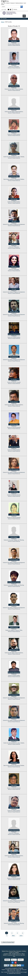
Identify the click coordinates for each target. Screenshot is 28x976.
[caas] (10, 12)
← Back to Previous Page (8, 942)
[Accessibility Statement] (4, 1)
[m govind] (14, 620)
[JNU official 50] (15, 963)
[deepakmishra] (14, 306)
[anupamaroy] (14, 124)
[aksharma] (14, 81)
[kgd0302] (14, 577)
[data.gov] (21, 960)
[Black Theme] (8, 9)
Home (2, 22)
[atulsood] (14, 215)
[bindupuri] (14, 260)
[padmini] (14, 892)
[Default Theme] (12, 9)
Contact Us (11, 952)
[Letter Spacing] (8, 1)
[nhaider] (14, 781)
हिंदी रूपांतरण (15, 9)
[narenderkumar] (14, 801)
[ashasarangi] (14, 192)
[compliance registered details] (20, 965)
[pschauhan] (14, 914)
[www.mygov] (14, 960)
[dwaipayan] (14, 330)
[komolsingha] (14, 531)
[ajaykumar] (14, 35)
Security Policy (12, 951)
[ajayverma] (14, 59)
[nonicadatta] (14, 869)
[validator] (7, 965)
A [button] (5, 9)
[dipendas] (14, 282)
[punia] (14, 712)
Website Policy (5, 951)
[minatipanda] (14, 756)
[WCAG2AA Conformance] (13, 965)
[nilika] (14, 846)
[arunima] (14, 372)
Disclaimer (19, 951)
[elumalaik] (14, 351)
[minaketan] (14, 734)
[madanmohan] (14, 599)
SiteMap (24, 951)
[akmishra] (14, 170)
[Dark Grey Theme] (10, 9)
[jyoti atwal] (14, 509)
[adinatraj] (14, 824)
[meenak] (14, 554)
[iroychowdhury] (14, 463)
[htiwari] (14, 418)
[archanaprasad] (14, 148)
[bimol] (14, 102)
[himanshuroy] (14, 440)
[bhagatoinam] (14, 237)
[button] (24, 15)
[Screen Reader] (6, 1)
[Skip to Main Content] (2, 1)
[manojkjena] (14, 644)
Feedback (17, 952)
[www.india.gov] (7, 960)
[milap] (14, 689)
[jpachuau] (14, 485)
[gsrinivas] (14, 396)
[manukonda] (14, 667)
